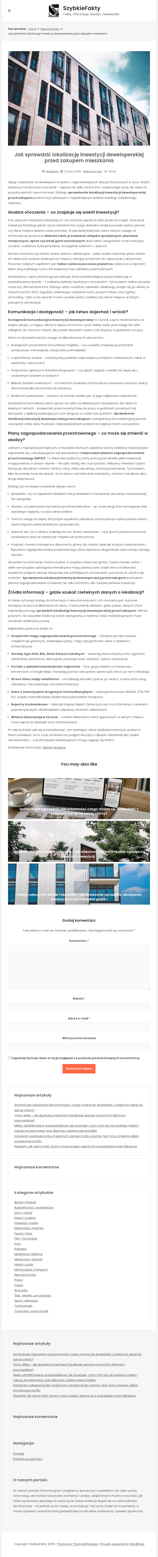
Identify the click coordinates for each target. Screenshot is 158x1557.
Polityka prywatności (27, 1459)
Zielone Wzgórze (54, 747)
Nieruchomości (50, 29)
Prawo (18, 1285)
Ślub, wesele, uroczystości (32, 1295)
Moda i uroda (23, 1264)
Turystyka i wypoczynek (31, 1311)
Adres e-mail (79, 1018)
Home (32, 29)
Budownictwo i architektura (33, 1208)
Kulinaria (20, 1249)
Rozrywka (21, 1290)
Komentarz (79, 941)
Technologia (23, 1306)
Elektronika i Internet (28, 1228)
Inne (17, 1244)
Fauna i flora (23, 1233)
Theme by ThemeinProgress (77, 1544)
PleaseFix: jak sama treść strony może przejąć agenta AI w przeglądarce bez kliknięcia (75, 1146)
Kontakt (18, 1454)
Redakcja (52, 171)
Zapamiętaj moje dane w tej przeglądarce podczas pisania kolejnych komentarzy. (76, 1058)
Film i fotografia (25, 1239)
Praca (18, 1280)
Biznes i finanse (25, 1202)
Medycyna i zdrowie (28, 1259)
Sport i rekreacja (26, 1301)
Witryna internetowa (79, 1038)
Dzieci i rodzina (25, 1218)
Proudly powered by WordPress (122, 1544)
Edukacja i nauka (26, 1223)
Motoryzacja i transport (31, 1270)
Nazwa (79, 998)
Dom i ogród (23, 1213)
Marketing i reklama (28, 1254)
